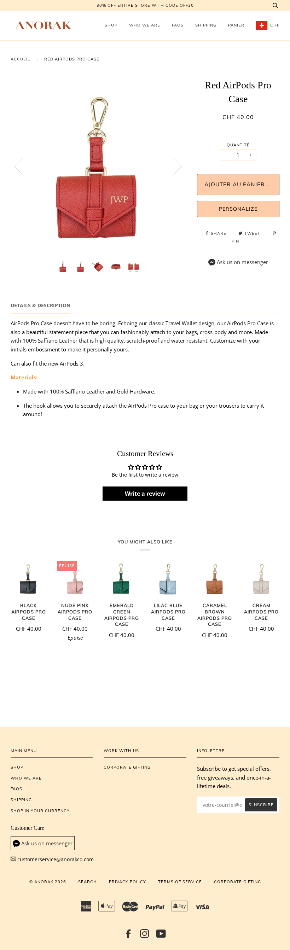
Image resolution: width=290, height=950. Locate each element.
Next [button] (173, 166)
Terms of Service (180, 881)
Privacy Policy (127, 881)
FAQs (178, 25)
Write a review (145, 493)
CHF (274, 25)
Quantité (238, 144)
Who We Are (144, 25)
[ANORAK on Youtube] (161, 935)
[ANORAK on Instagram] (145, 935)
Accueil (20, 59)
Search (87, 881)
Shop (111, 25)
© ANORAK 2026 (47, 881)
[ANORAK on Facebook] (128, 935)
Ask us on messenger (242, 262)
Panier (236, 25)
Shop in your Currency (40, 810)
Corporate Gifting (127, 767)
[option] (98, 166)
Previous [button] (23, 166)
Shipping (205, 25)
